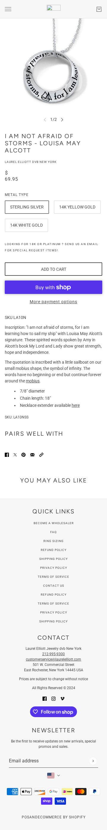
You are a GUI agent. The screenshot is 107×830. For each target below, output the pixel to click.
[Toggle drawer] (8, 9)
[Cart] (99, 9)
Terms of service (53, 603)
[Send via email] (32, 454)
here (76, 405)
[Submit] (93, 761)
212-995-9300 (53, 654)
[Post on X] (15, 454)
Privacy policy (53, 612)
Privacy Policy (53, 567)
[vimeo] (62, 698)
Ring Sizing (53, 541)
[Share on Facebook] (6, 454)
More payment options (53, 301)
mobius (33, 381)
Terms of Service (53, 576)
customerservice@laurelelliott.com (53, 659)
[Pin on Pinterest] (23, 454)
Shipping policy (53, 621)
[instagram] (53, 698)
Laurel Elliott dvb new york (30, 161)
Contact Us (53, 585)
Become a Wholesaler (54, 523)
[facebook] (44, 698)
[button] (41, 454)
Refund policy (54, 594)
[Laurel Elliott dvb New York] (54, 9)
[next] (62, 119)
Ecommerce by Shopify (62, 817)
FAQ (53, 532)
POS (25, 817)
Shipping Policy (53, 558)
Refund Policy (54, 550)
